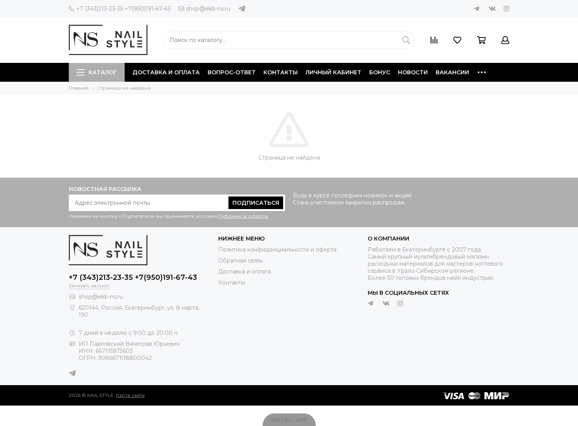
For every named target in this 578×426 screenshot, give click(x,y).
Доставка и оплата (166, 72)
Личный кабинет (333, 72)
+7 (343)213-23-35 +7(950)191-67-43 (123, 8)
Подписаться (255, 202)
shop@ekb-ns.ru (208, 8)
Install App (289, 420)
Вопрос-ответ (232, 72)
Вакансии (452, 72)
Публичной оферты (243, 216)
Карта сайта (130, 395)
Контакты (280, 72)
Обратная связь (240, 260)
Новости (413, 72)
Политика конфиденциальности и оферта (277, 249)
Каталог (102, 72)
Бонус (379, 72)
